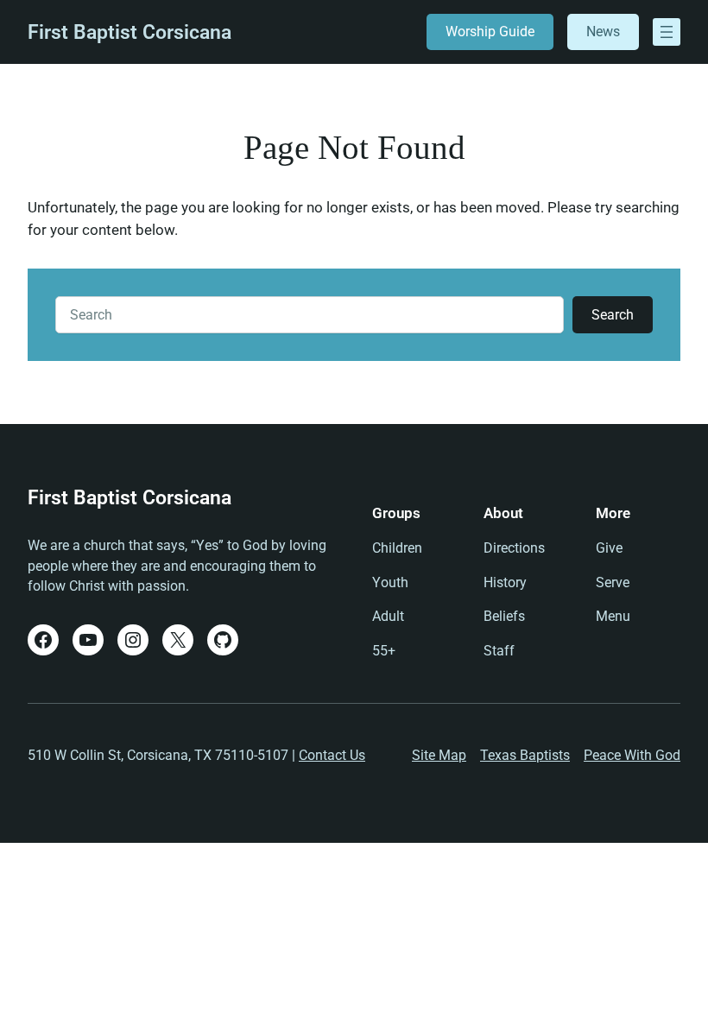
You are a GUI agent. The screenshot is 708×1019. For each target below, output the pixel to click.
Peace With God (632, 755)
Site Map (439, 755)
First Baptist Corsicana (129, 32)
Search (612, 315)
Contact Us (332, 755)
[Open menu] (666, 32)
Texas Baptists (525, 755)
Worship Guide (490, 31)
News (603, 31)
